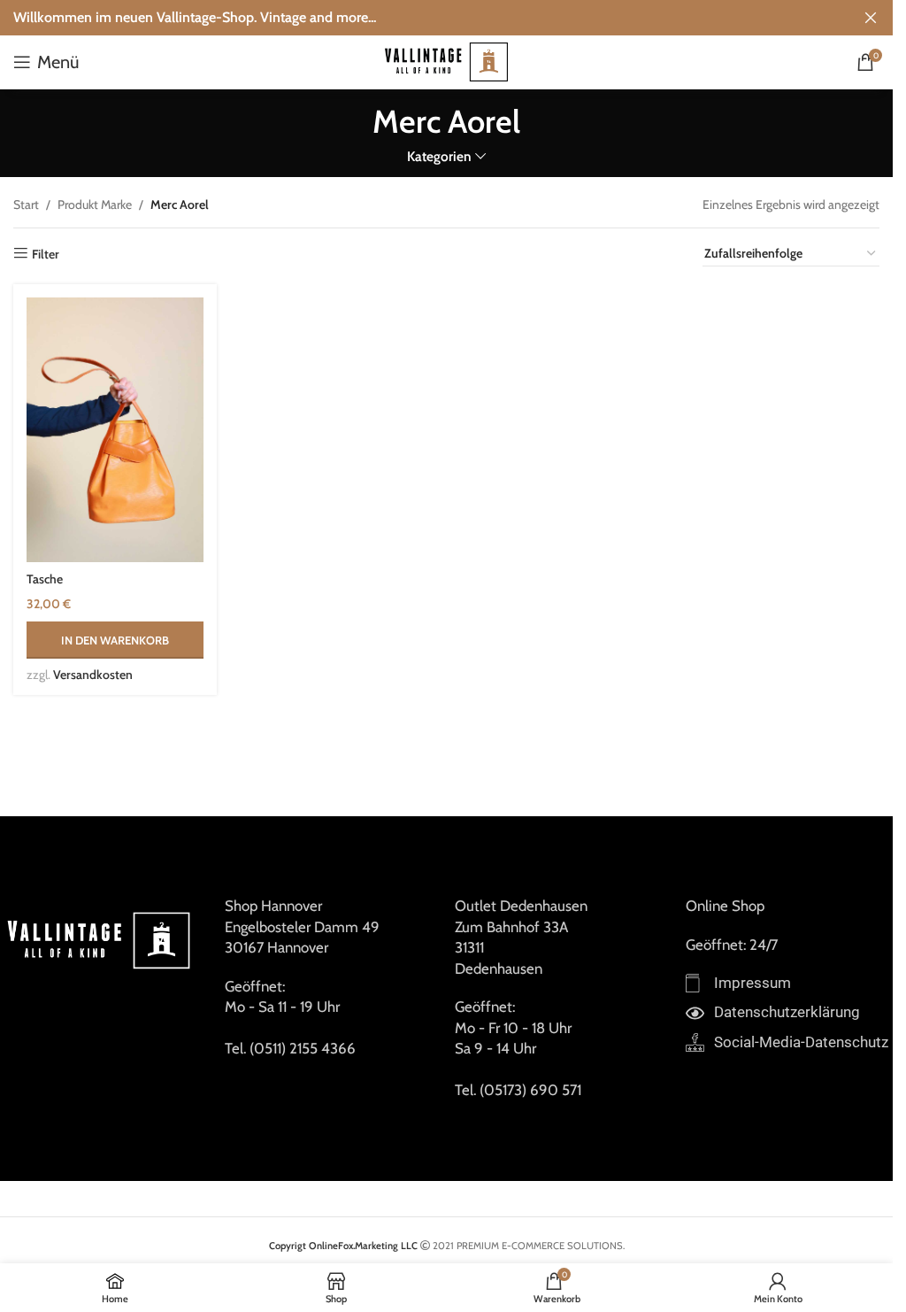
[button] (115, 640)
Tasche (45, 579)
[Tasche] (115, 430)
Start (26, 204)
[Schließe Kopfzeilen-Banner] (870, 17)
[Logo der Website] (447, 60)
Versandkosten (93, 675)
